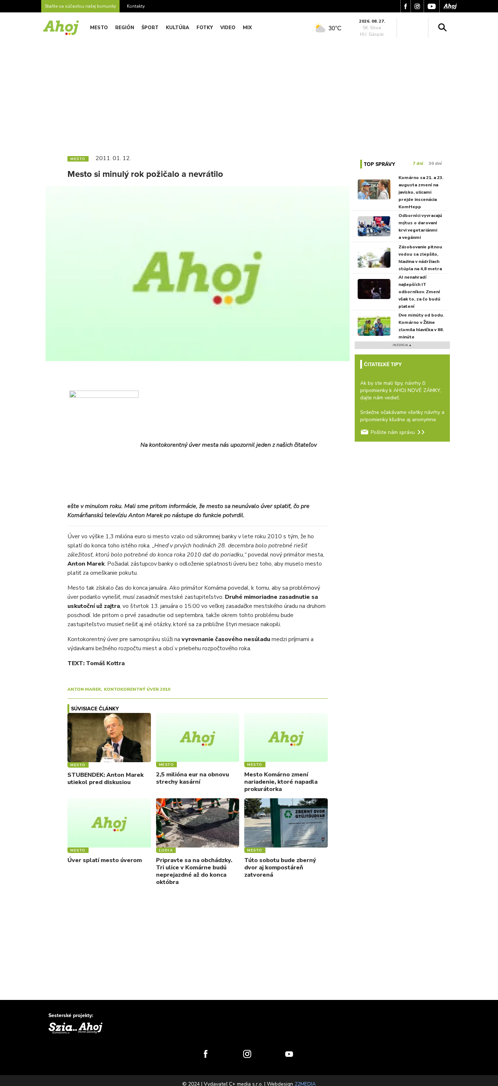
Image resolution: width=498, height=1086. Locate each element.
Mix (247, 27)
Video (228, 27)
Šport (150, 27)
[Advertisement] (249, 94)
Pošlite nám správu (393, 432)
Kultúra (177, 27)
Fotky (205, 27)
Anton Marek (84, 689)
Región (124, 27)
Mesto (99, 27)
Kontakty (136, 6)
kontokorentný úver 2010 (137, 689)
